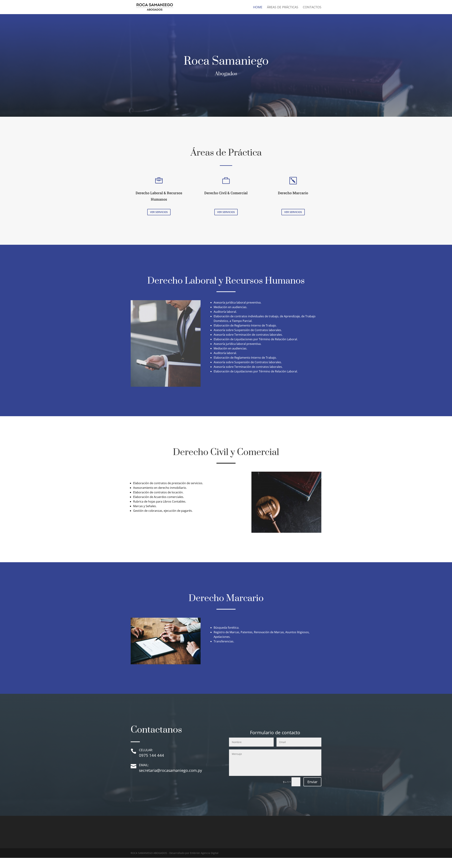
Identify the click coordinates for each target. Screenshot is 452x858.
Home (257, 7)
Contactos (312, 7)
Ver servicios (159, 212)
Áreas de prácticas (282, 7)
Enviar (312, 781)
